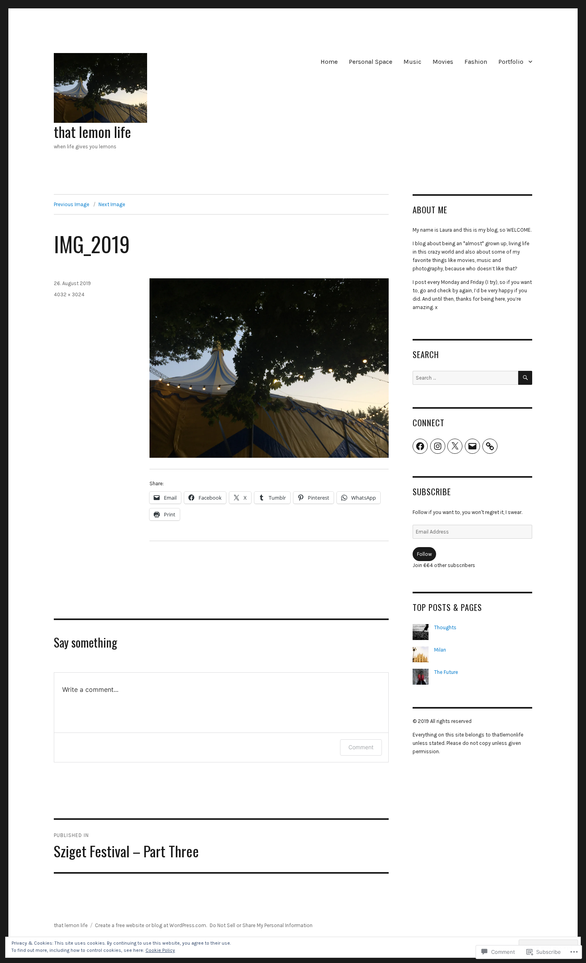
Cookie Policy (160, 950)
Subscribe (432, 491)
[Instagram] (437, 446)
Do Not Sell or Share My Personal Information (261, 925)
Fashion (475, 61)
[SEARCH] (525, 378)
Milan (440, 650)
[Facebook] (420, 446)
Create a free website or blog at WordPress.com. (151, 925)
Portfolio (510, 61)
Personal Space (370, 61)
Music (412, 61)
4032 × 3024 (69, 294)
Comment (361, 747)
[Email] (472, 446)
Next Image (111, 204)
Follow (424, 554)
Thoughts (445, 627)
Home (329, 61)
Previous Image (71, 204)
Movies (443, 61)
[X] (454, 446)
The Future (446, 672)
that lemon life (92, 131)
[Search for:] (465, 378)
